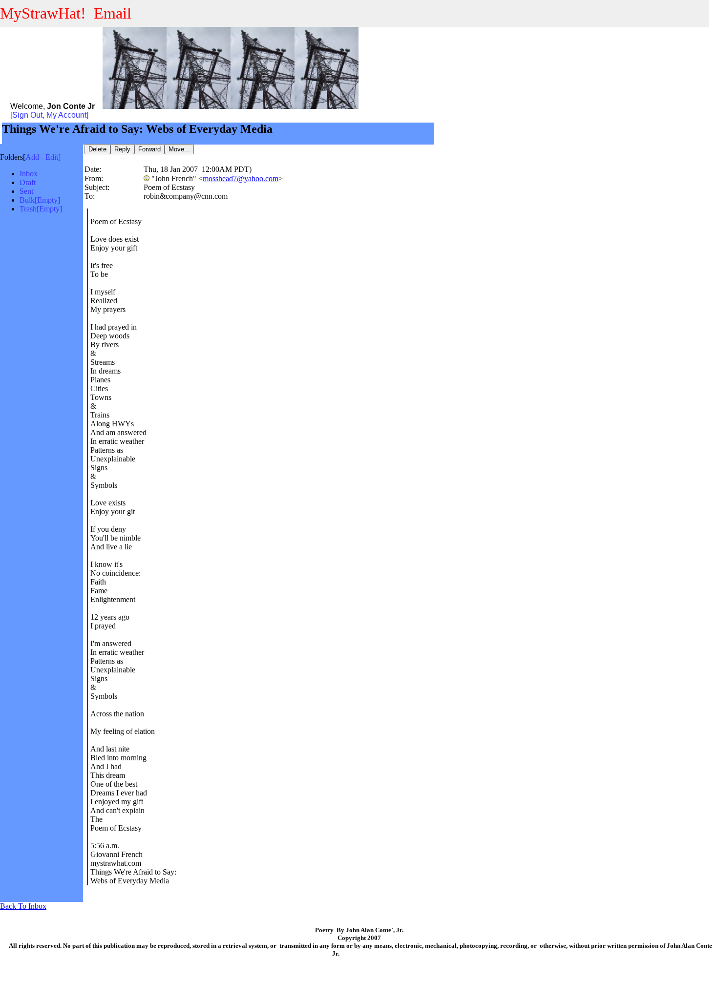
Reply (122, 149)
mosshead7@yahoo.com (240, 178)
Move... (179, 149)
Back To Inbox (23, 906)
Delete (97, 149)
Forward (149, 149)
